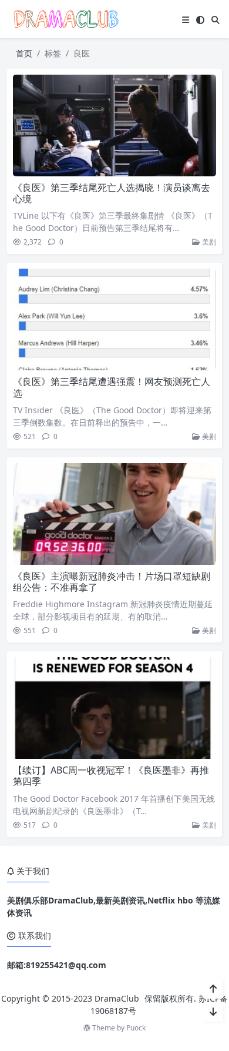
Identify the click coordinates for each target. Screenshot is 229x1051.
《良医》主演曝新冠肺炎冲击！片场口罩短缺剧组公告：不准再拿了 (111, 582)
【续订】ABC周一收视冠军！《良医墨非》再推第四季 (111, 776)
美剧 (208, 242)
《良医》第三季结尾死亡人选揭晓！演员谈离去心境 (111, 193)
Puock (136, 1028)
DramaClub (117, 998)
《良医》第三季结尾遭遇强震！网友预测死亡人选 (111, 387)
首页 (24, 53)
